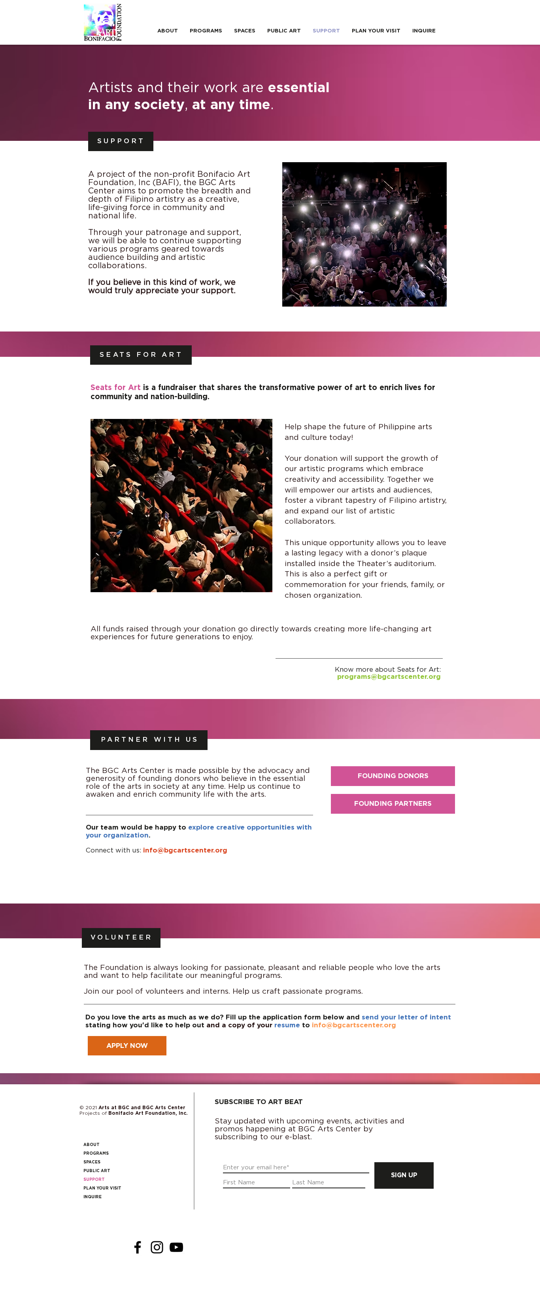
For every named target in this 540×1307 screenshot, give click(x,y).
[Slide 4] (194, 580)
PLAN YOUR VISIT (102, 1188)
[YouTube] (176, 1247)
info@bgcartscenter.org (185, 850)
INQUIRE (92, 1197)
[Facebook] (137, 1247)
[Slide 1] (168, 580)
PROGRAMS (96, 1153)
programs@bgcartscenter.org (389, 676)
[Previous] (102, 505)
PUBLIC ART (96, 1171)
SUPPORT (94, 1180)
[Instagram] (157, 1247)
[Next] (261, 505)
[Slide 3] (186, 580)
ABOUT (91, 1145)
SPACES (91, 1162)
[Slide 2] (177, 580)
